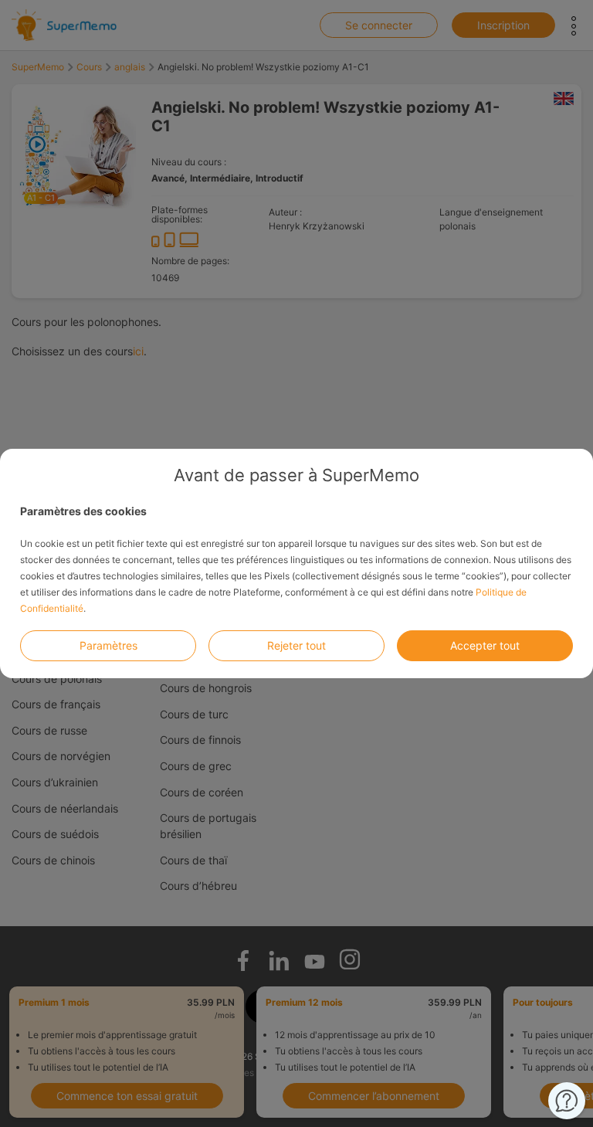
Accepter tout (485, 645)
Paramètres (108, 645)
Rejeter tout (296, 645)
